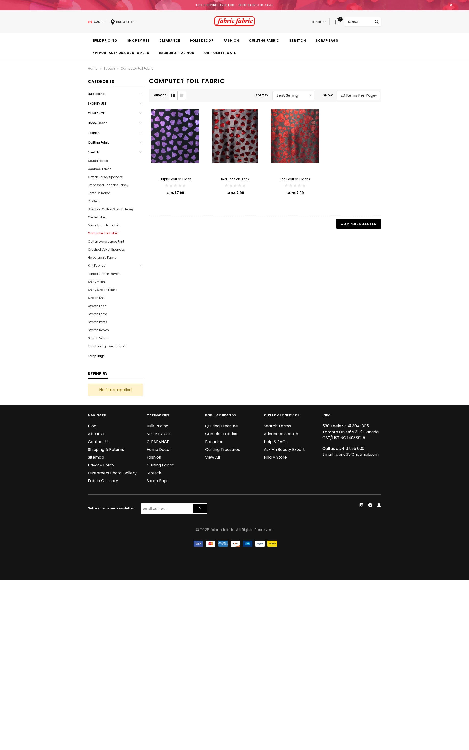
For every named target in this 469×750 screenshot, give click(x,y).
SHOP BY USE (97, 103)
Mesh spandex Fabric (104, 225)
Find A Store (275, 457)
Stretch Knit (96, 298)
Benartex (214, 441)
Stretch (109, 68)
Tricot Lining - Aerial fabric (107, 346)
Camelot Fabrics (221, 434)
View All (212, 457)
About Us (96, 434)
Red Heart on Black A (295, 179)
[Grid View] (173, 95)
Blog (92, 426)
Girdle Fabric (97, 217)
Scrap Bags (96, 356)
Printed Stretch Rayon (104, 274)
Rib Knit (93, 201)
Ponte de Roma (99, 193)
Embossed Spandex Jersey (108, 185)
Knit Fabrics (96, 266)
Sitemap (96, 457)
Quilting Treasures (222, 449)
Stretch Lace (97, 306)
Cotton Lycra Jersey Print (106, 241)
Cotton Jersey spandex (105, 177)
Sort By (262, 95)
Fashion (94, 133)
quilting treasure (221, 426)
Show (328, 95)
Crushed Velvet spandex (106, 249)
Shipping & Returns (106, 449)
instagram (361, 505)
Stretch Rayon (98, 330)
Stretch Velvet (98, 338)
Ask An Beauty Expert (284, 449)
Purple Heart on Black (175, 179)
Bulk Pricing (96, 94)
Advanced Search (281, 434)
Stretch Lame (97, 314)
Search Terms (277, 426)
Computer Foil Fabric (137, 68)
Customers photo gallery (112, 473)
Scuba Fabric (98, 161)
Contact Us (99, 441)
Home (93, 68)
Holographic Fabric (102, 257)
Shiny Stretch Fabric (102, 290)
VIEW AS (160, 95)
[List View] (181, 95)
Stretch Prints (97, 322)
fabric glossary (103, 481)
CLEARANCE (96, 113)
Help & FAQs (276, 441)
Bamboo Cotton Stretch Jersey (111, 209)
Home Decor (97, 123)
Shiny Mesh (96, 282)
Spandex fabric (99, 169)
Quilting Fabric (98, 142)
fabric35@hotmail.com (356, 454)
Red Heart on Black (235, 179)
